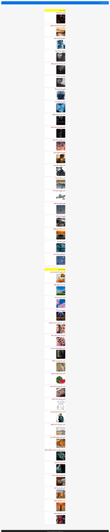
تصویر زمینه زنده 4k (60, 310)
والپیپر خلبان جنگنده (60, 216)
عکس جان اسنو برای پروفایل (58, 114)
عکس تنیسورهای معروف (59, 513)
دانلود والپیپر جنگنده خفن (59, 254)
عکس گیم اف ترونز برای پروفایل (58, 64)
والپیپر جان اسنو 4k (60, 76)
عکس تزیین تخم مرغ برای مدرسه (57, 272)
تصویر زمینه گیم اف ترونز (59, 38)
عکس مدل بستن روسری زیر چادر (57, 412)
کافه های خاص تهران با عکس (58, 475)
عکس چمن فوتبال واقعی (59, 285)
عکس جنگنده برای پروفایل (59, 229)
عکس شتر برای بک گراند (59, 488)
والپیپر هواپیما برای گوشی (59, 203)
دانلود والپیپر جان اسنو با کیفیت (58, 127)
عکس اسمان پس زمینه (60, 297)
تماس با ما (102, 3)
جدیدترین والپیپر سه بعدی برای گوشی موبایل (55, 450)
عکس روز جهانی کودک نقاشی (58, 399)
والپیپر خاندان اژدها (60, 13)
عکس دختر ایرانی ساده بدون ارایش (57, 323)
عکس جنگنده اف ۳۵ (60, 178)
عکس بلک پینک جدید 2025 (58, 361)
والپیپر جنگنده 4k (61, 241)
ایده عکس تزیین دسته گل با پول (57, 386)
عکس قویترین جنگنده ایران (59, 140)
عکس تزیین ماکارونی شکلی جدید (57, 437)
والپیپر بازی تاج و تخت (60, 102)
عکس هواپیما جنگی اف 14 (59, 191)
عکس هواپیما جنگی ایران (59, 165)
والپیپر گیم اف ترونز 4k (60, 89)
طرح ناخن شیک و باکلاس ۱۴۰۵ (58, 335)
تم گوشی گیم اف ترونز (60, 51)
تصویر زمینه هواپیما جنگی (59, 152)
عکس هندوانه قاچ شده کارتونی (58, 374)
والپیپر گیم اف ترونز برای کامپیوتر (57, 25)
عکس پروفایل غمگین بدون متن (58, 348)
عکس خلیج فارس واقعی (59, 501)
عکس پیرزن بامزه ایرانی (59, 462)
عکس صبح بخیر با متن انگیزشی (58, 424)
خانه (106, 3)
